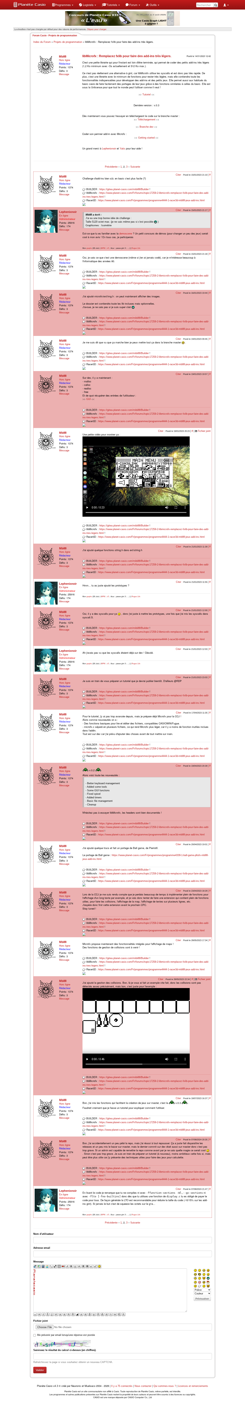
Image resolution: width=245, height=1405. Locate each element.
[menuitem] (62, 5)
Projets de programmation (68, 42)
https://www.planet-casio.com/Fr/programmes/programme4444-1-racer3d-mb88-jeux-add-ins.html (151, 200)
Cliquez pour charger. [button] (97, 29)
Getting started (146, 137)
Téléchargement (146, 119)
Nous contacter (143, 1386)
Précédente (111, 166)
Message (64, 74)
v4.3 (55, 1386)
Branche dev (147, 126)
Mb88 (62, 56)
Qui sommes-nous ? (165, 1386)
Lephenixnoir (109, 148)
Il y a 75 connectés (122, 1386)
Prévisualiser (202, 1298)
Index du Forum (42, 42)
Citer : (179, 174)
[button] (62, 5)
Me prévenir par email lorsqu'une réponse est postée (66, 1335)
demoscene (125, 233)
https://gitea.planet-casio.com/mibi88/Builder (124, 189)
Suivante (135, 166)
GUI (88, 399)
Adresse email (41, 1247)
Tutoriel (146, 94)
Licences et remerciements (193, 1386)
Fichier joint (204, 431)
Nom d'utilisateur (43, 1233)
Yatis (122, 148)
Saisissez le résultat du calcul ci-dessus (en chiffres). (64, 1350)
